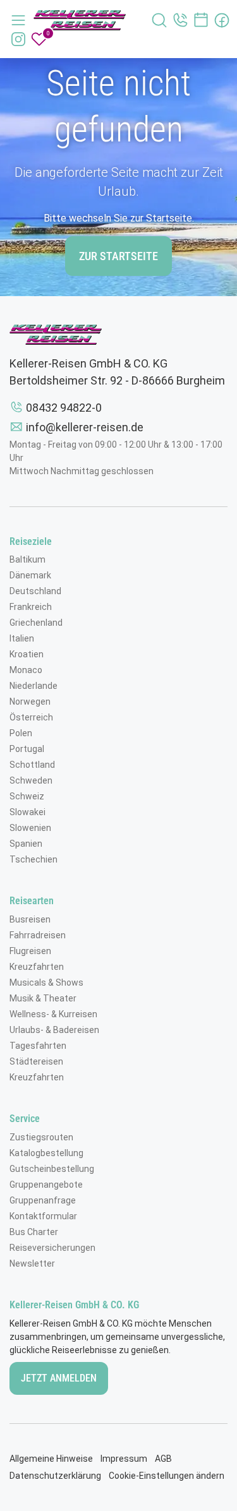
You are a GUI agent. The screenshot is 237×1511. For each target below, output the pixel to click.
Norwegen (30, 701)
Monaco (25, 670)
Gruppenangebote (46, 1185)
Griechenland (36, 623)
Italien (21, 638)
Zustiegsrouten (41, 1137)
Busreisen (30, 919)
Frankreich (30, 607)
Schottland (32, 765)
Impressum (123, 1459)
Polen (20, 733)
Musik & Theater (42, 998)
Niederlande (33, 686)
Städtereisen (36, 1061)
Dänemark (30, 575)
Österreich (31, 717)
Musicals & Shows (46, 982)
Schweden (30, 780)
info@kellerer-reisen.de (84, 427)
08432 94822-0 (64, 407)
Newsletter (32, 1263)
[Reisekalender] (201, 20)
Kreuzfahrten (36, 967)
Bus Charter (33, 1232)
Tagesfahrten (37, 1046)
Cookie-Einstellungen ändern (166, 1476)
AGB (163, 1459)
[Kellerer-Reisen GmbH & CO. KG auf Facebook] (222, 20)
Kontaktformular (43, 1216)
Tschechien (33, 859)
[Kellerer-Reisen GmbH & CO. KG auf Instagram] (18, 39)
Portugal (26, 749)
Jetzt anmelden (59, 1378)
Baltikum (27, 559)
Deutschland (35, 591)
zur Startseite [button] (118, 256)
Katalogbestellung (46, 1153)
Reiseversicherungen (52, 1248)
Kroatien (26, 654)
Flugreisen (30, 951)
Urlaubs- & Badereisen (54, 1030)
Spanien (25, 844)
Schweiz (26, 796)
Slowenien (30, 828)
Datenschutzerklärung (55, 1476)
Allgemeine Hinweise (51, 1459)
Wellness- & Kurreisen (53, 1014)
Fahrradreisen (37, 935)
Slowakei (27, 812)
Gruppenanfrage (42, 1200)
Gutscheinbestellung (51, 1169)
